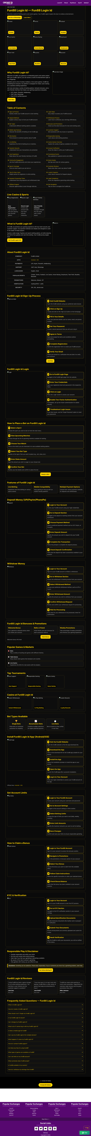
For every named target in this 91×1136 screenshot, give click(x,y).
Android (33, 260)
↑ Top (87, 1127)
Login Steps (51, 112)
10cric (79, 1110)
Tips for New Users (14, 172)
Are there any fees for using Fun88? (18, 1048)
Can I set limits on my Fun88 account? (19, 1056)
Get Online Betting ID (45, 970)
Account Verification (54, 148)
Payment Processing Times (17, 178)
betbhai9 (11, 1113)
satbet (56, 1113)
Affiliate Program (14, 184)
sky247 (11, 1111)
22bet (34, 1111)
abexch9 (34, 1113)
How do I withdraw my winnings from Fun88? (21, 1069)
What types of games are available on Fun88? (21, 1052)
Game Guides (52, 160)
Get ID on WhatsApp (14, 17)
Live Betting (12, 142)
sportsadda (57, 1115)
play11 (57, 1108)
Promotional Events (53, 154)
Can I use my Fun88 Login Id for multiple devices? (22, 1035)
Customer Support (53, 130)
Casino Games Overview (55, 142)
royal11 (57, 1111)
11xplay (34, 1110)
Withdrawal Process (53, 118)
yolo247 (11, 1108)
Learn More (27, 17)
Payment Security (14, 148)
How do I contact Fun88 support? (17, 1043)
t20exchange (11, 1110)
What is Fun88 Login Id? (15, 1005)
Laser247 (59, 3)
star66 (34, 1115)
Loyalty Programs (53, 172)
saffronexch (57, 1110)
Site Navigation (52, 184)
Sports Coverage (14, 166)
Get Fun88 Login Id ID (14, 240)
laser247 (11, 1115)
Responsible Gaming (54, 136)
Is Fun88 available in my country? (17, 1065)
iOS (38, 260)
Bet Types (12, 124)
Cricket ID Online (46, 1081)
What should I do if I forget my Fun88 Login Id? (21, 1013)
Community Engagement (16, 160)
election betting (34, 1108)
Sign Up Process (14, 112)
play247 (80, 1108)
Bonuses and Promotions (55, 124)
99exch (66, 3)
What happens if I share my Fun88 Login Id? (20, 1039)
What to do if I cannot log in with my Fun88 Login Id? (23, 1026)
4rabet (79, 1115)
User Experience (14, 154)
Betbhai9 (86, 3)
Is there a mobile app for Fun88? (17, 1030)
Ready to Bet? (45, 474)
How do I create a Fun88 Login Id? (18, 1009)
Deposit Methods (14, 118)
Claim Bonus (45, 637)
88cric (79, 1113)
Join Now (50, 361)
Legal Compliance (53, 178)
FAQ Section (12, 136)
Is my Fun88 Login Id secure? (16, 1017)
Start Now (11, 99)
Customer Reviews (53, 166)
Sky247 (80, 3)
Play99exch (73, 3)
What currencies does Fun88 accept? (18, 1061)
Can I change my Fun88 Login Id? (17, 1022)
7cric (80, 1111)
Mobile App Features (15, 130)
